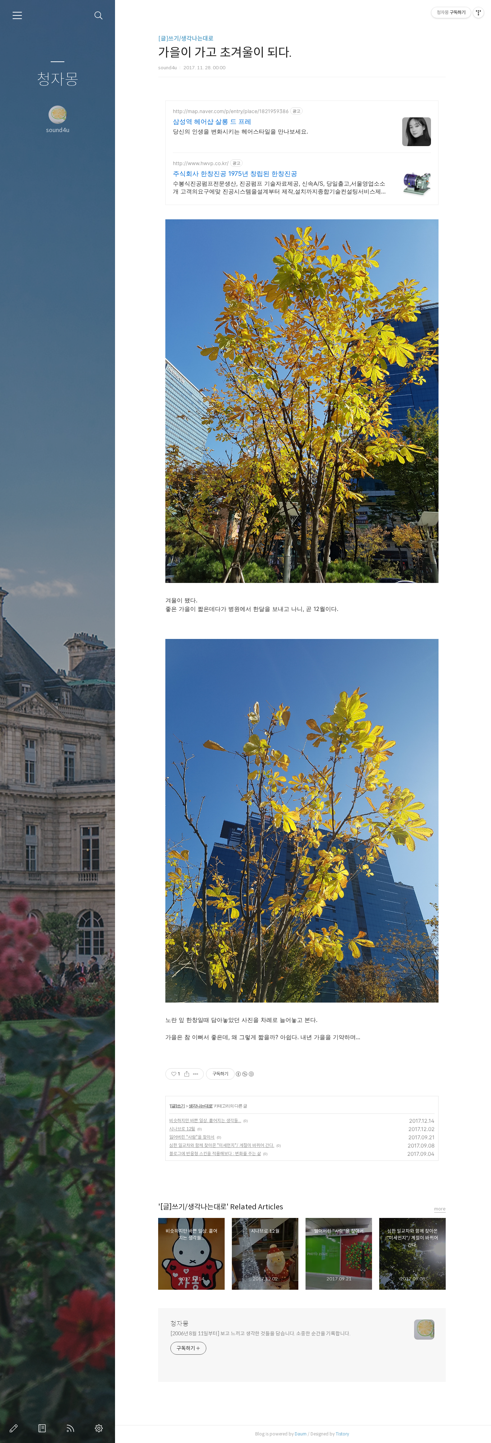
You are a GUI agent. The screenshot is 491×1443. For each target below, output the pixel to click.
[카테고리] (17, 15)
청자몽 (58, 80)
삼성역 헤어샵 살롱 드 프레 (212, 121)
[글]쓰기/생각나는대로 (186, 38)
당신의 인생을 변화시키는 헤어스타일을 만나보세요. (240, 131)
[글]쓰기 (177, 1105)
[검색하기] (99, 15)
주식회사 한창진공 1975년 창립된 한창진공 (235, 173)
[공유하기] (186, 1074)
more (440, 1209)
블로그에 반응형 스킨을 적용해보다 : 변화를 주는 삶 (215, 1153)
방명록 (43, 1428)
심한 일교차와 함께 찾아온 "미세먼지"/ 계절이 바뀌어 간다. (221, 1145)
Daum (301, 1434)
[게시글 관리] (195, 1074)
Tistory (342, 1434)
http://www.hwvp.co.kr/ (201, 163)
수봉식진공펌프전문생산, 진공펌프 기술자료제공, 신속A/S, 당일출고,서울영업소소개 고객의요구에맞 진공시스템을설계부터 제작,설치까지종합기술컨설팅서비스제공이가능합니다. (280, 187)
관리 (100, 1428)
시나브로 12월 (182, 1128)
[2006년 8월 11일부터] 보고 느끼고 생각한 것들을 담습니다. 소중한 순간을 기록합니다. (260, 1333)
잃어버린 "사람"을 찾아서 (192, 1137)
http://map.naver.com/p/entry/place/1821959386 (231, 111)
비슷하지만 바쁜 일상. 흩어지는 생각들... (205, 1120)
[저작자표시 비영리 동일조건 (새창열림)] (244, 1074)
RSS (72, 1428)
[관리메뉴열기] (478, 12)
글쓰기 (15, 1428)
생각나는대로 (200, 1105)
